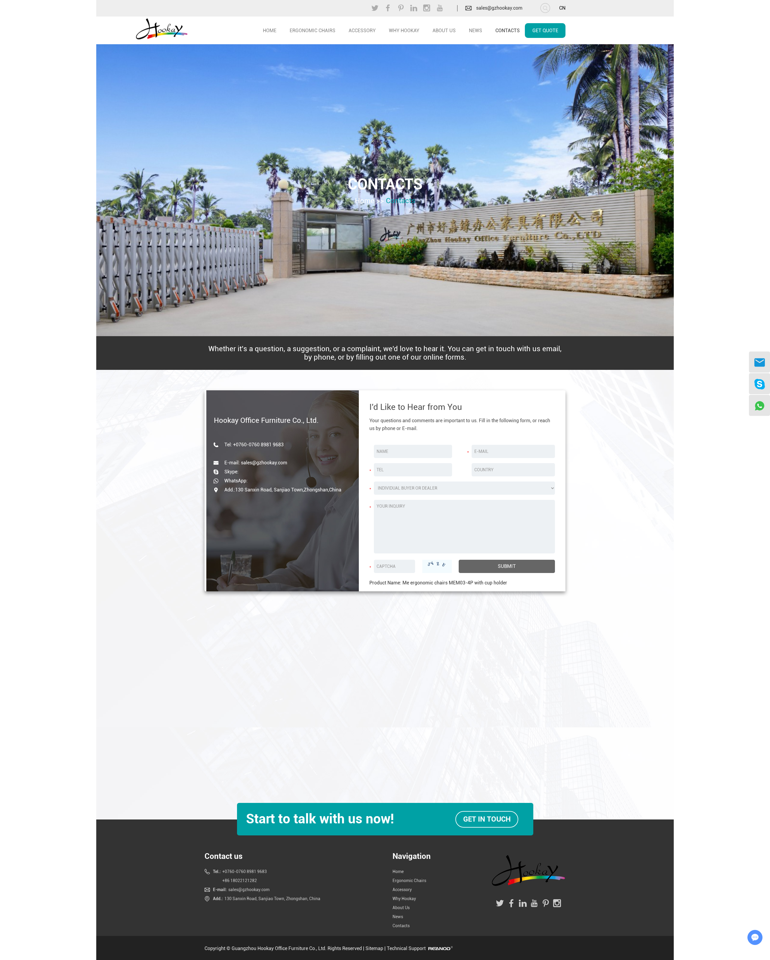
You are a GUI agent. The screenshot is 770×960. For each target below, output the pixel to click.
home (269, 30)
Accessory (362, 30)
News (475, 30)
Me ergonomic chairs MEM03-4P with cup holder (454, 583)
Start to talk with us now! (320, 819)
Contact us (223, 856)
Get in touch (486, 819)
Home (364, 201)
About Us (444, 30)
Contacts (507, 30)
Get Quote (545, 30)
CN (562, 8)
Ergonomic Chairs (312, 30)
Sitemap (374, 948)
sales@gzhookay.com (499, 8)
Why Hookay (404, 30)
